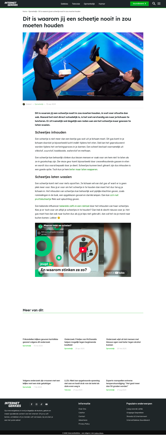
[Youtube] (46, 404)
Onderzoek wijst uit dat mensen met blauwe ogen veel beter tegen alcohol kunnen (123, 342)
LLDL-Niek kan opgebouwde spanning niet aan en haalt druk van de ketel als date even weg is (82, 383)
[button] (154, 3)
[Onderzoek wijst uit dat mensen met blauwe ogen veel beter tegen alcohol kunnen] (124, 326)
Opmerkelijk (33, 11)
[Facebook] (31, 404)
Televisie (67, 390)
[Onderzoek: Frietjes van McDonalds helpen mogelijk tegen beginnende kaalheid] (83, 326)
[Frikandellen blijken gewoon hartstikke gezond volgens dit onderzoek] (41, 326)
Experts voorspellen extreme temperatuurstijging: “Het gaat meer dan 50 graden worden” (123, 383)
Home (25, 11)
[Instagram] (36, 404)
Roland (28, 104)
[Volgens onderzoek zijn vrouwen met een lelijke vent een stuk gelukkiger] (41, 367)
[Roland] (24, 104)
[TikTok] (41, 404)
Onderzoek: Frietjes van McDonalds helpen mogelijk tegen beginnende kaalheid (80, 342)
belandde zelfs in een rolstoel (74, 206)
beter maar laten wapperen (83, 169)
